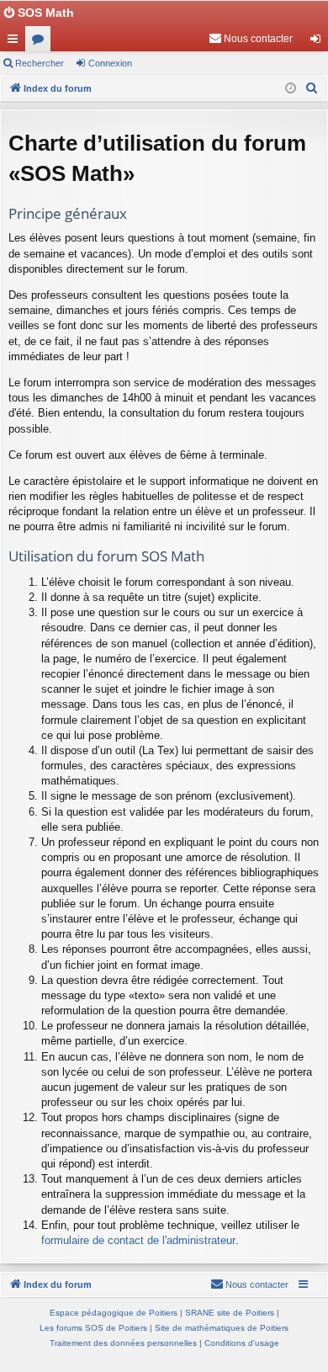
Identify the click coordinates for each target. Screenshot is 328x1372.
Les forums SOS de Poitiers (93, 1327)
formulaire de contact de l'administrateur (138, 1240)
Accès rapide (16, 42)
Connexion (110, 63)
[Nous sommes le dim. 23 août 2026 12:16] (290, 88)
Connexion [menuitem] (318, 42)
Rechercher (39, 63)
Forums (41, 42)
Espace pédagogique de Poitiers (113, 1312)
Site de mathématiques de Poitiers (221, 1327)
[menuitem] (250, 38)
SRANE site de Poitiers (229, 1312)
